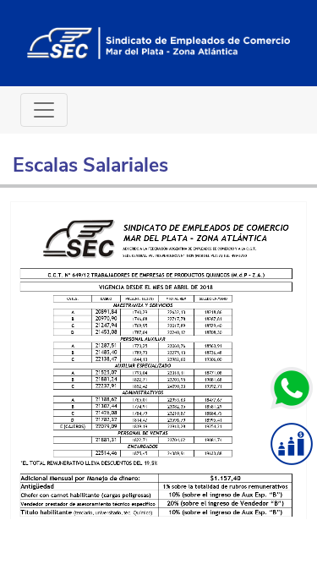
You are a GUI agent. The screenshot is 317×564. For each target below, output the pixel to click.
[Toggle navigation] (44, 110)
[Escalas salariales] (292, 444)
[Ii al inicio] (158, 42)
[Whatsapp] (292, 388)
